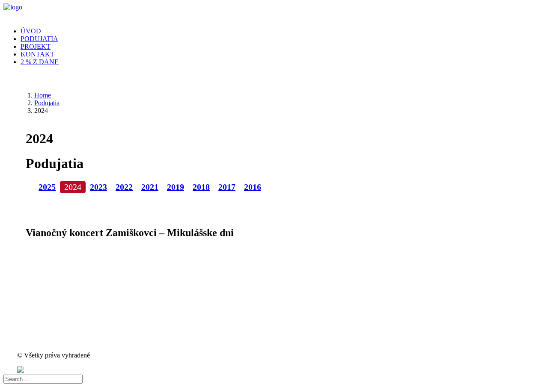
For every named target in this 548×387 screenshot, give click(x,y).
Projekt (36, 46)
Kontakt (37, 54)
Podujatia (39, 38)
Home (42, 95)
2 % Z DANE (40, 61)
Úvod (31, 31)
